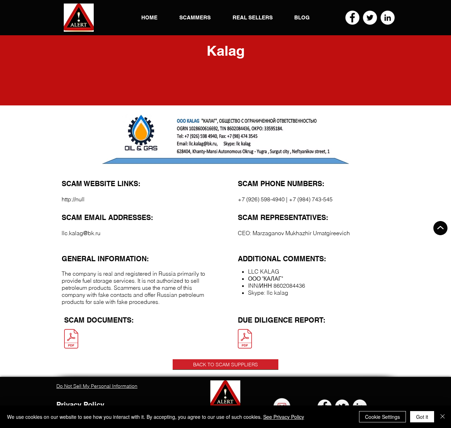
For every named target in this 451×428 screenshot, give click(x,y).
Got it (422, 416)
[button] (79, 18)
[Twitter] (370, 18)
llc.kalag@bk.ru (81, 233)
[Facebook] (352, 18)
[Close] (442, 416)
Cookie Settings (382, 416)
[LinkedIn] (388, 18)
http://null (73, 199)
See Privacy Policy (283, 416)
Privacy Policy (80, 405)
